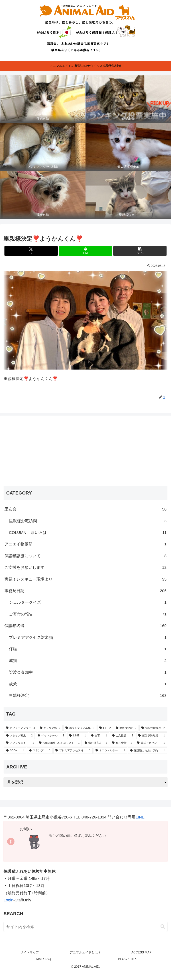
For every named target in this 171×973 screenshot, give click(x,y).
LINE (140, 817)
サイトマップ (29, 952)
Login (8, 900)
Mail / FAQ (43, 959)
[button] (140, 251)
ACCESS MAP (141, 952)
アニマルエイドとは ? (85, 952)
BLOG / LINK (127, 959)
